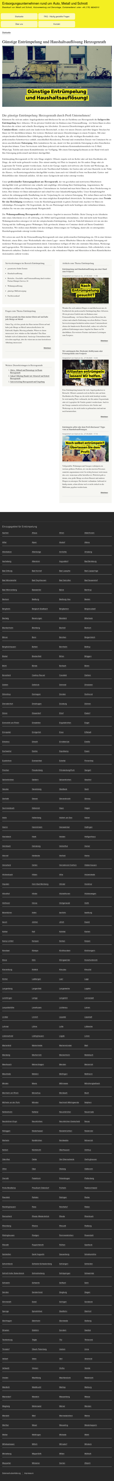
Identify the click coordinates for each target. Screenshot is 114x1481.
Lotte (61, 1026)
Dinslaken (88, 684)
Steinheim (36, 1320)
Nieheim (5, 1140)
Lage (86, 979)
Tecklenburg (7, 1339)
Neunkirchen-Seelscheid (69, 1121)
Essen (87, 751)
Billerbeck (88, 618)
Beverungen (37, 618)
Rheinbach (89, 1216)
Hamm (5, 827)
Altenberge (36, 551)
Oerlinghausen (90, 1159)
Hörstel (62, 884)
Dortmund (88, 694)
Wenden (87, 1406)
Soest (34, 1301)
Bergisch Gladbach (40, 608)
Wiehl (86, 1434)
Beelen (87, 599)
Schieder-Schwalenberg (42, 1263)
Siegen (87, 1292)
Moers (34, 1083)
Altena (87, 542)
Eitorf (61, 713)
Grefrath (5, 798)
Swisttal (87, 1330)
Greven (35, 798)
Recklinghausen (9, 1206)
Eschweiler (6, 751)
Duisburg (63, 703)
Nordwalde (63, 1140)
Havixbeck (6, 836)
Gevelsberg (37, 789)
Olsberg (62, 1168)
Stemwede (63, 1320)
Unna (86, 1349)
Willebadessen (8, 1444)
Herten (35, 865)
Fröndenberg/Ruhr (67, 770)
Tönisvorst (88, 1339)
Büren (87, 665)
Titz (60, 1339)
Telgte (34, 1339)
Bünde (34, 665)
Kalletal (62, 931)
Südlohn (35, 1330)
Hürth (86, 903)
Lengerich (63, 998)
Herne (87, 855)
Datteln (5, 684)
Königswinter (64, 960)
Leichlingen (7, 998)
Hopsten (5, 884)
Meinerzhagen (38, 1064)
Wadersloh (89, 1377)
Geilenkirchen (8, 779)
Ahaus (34, 532)
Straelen (5, 1330)
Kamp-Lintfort (8, 941)
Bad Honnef (37, 570)
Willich (34, 1444)
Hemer (87, 846)
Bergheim (6, 608)
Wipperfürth (37, 1453)
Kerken (62, 941)
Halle (4, 817)
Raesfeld (6, 1197)
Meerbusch (7, 1064)
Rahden (35, 1197)
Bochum (87, 627)
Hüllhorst (6, 903)
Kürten (5, 979)
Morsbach (63, 1093)
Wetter (5, 1434)
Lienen (87, 1007)
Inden (34, 912)
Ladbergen (36, 979)
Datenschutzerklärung (11, 1473)
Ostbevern (88, 1168)
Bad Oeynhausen (39, 580)
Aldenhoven (89, 532)
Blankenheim (7, 627)
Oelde (34, 1159)
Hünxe (34, 903)
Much (86, 1093)
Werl (34, 1415)
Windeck (88, 1444)
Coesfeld (63, 675)
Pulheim (62, 1187)
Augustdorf (63, 561)
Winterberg (6, 1453)
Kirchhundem (64, 950)
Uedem (62, 1349)
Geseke (5, 789)
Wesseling (63, 1425)
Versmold (88, 1358)
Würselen (36, 1463)
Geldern (35, 779)
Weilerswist (36, 1406)
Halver (87, 817)
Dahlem (87, 675)
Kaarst (87, 922)
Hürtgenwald (64, 903)
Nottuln (5, 1149)
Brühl (4, 665)
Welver (62, 1406)
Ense (61, 732)
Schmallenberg (38, 1273)
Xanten (62, 1463)
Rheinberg (6, 1225)
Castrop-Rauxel (38, 675)
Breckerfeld (36, 656)
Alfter (4, 542)
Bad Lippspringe (91, 570)
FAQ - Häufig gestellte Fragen (56, 16)
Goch (86, 789)
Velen (34, 1358)
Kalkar (5, 931)
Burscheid (6, 675)
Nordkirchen (37, 1140)
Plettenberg (89, 1178)
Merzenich (88, 1064)
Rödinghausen (8, 1235)
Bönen (5, 637)
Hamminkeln (37, 827)
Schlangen (63, 1263)
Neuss (87, 1121)
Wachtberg (36, 1377)
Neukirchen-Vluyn (9, 1121)
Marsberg (6, 1055)
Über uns (19, 24)
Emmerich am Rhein (10, 722)
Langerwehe (64, 988)
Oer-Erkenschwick (66, 1159)
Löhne (34, 1026)
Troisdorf (6, 1349)
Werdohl (5, 1415)
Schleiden (88, 1263)
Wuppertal (6, 1463)
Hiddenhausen (90, 865)
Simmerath (6, 1301)
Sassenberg (64, 1254)
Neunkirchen (37, 1121)
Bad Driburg (7, 570)
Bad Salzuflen (65, 580)
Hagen (87, 808)
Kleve (4, 960)
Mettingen (63, 1074)
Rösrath (5, 1244)
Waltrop (62, 1387)
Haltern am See (65, 817)
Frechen (5, 770)
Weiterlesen (47, 348)
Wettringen (36, 1434)
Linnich (35, 1017)
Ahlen (61, 532)
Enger (87, 722)
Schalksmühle (90, 1254)
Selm (86, 1282)
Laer (61, 979)
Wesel (34, 1425)
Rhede (62, 1216)
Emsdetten (36, 722)
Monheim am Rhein (10, 1093)
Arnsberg (88, 551)
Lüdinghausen (38, 1036)
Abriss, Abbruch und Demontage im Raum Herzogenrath (26, 371)
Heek (34, 836)
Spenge (5, 1311)
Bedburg (35, 599)
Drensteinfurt (7, 703)
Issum (4, 922)
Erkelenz (6, 741)
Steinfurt (87, 1311)
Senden (5, 1292)
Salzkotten (6, 1254)
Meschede (6, 1074)
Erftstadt (87, 732)
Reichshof (63, 1206)
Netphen (88, 1102)
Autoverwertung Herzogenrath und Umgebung (27, 381)
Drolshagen (37, 703)
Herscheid (6, 865)
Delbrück (35, 684)
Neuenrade (89, 1111)
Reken (87, 1206)
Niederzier (88, 1130)
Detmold (62, 684)
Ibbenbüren (7, 912)
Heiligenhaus (90, 836)
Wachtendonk (65, 1377)
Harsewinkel (64, 827)
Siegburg (63, 1292)
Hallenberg (36, 817)
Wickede (62, 1434)
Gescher (87, 779)
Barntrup (88, 589)
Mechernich (37, 1055)
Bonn (34, 637)
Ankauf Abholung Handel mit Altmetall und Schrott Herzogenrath (29, 377)
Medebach (88, 1055)
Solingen (63, 1301)
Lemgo (35, 998)
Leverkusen (37, 1007)
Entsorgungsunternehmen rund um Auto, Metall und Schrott (45, 3)
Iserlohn (62, 912)
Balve (61, 589)
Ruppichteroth (38, 1244)
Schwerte (36, 1282)
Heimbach (6, 846)
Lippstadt (88, 1017)
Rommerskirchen (66, 1235)
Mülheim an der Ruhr (11, 1102)
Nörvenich (88, 1140)
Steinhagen (7, 1320)
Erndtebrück (64, 741)
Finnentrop (89, 760)
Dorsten (62, 694)
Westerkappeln (90, 1425)
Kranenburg (7, 969)
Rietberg (88, 1225)
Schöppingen (64, 1273)
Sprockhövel (37, 1311)
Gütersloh (36, 808)
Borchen (62, 637)
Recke (87, 1197)
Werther (5, 1425)
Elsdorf (87, 713)
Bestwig (5, 618)
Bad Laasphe (64, 570)
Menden (62, 1064)
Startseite (19, 16)
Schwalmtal (89, 1273)
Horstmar (88, 884)
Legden (87, 988)
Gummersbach (8, 808)
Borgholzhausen (9, 646)
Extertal (62, 760)
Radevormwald (90, 1187)
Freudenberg (37, 770)
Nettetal (35, 1111)
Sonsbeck (88, 1301)
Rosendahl (89, 1235)
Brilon (61, 656)
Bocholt (62, 627)
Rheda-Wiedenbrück (40, 1216)
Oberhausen (64, 1149)
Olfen (4, 1168)
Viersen (35, 1368)
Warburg (88, 1387)
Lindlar (5, 1017)
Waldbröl (6, 1387)
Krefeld (35, 969)
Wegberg (6, 1406)
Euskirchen (7, 760)
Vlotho (62, 1368)
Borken (35, 646)
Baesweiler (36, 589)
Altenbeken (7, 551)
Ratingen (63, 1197)
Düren (4, 713)
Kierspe (35, 950)
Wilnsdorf (63, 1444)
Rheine (35, 1225)
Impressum (29, 1473)
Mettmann (88, 1074)
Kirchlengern (89, 950)
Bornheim (63, 646)
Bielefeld (63, 618)
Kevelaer (6, 950)
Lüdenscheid (7, 1036)
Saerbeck (88, 1244)
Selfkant (62, 1282)
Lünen (87, 1036)
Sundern (62, 1330)
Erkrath (35, 741)
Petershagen (64, 1178)
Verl (60, 1358)
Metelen (35, 1074)
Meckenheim (64, 1055)
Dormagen (36, 694)
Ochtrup (87, 1149)
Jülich (61, 922)
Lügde (62, 1036)
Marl (86, 1045)
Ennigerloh (36, 732)
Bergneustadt (90, 608)
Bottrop (87, 646)
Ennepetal (6, 732)
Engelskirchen (65, 722)
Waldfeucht (36, 1387)
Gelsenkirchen (65, 779)
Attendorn (36, 561)
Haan (61, 808)
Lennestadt (89, 998)
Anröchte (63, 551)
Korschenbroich (91, 960)
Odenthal (6, 1159)
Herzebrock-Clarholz (68, 865)
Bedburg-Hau (65, 599)
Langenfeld (36, 988)
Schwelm (6, 1282)
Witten (61, 1453)
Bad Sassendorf (91, 580)
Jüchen (35, 922)
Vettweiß (5, 1368)
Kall (33, 931)
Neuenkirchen (65, 1111)
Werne (87, 1415)
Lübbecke (88, 1026)
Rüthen (62, 1244)
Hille (61, 874)
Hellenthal (63, 846)
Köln (34, 960)
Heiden (62, 836)
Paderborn (36, 1178)
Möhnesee (63, 1083)
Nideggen (6, 1130)
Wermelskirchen (66, 1415)
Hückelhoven (64, 893)
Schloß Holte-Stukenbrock (13, 1273)
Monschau (36, 1093)
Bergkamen (64, 608)
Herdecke (36, 855)
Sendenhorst (37, 1292)
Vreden (5, 1377)
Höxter (34, 893)
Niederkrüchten (65, 1130)
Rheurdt (62, 1225)
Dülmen (87, 703)
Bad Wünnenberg (9, 589)
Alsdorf (62, 542)
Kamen (87, 931)
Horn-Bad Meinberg (40, 884)
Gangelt (87, 770)
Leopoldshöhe (8, 1007)
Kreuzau (62, 969)
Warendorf (6, 1396)
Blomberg (36, 627)
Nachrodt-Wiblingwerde (69, 1102)
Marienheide (37, 1045)
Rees (34, 1206)
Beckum (5, 599)
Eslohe (35, 751)
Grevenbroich (65, 798)
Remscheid (7, 1216)
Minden (5, 1083)
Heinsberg (36, 846)
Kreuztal (87, 969)
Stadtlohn (63, 1311)
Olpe (34, 1168)
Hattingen (88, 827)
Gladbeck (63, 789)
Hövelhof (6, 893)
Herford (62, 855)
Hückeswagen (90, 893)
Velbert (5, 1358)
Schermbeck (7, 1263)
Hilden (34, 874)
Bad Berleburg (90, 561)
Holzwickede (89, 874)
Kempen (35, 941)
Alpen (34, 542)
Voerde (87, 1368)
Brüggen (88, 656)
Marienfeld (6, 1045)
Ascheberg (6, 561)
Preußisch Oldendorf (40, 1187)
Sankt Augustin (38, 1254)
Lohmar (5, 1026)
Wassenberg (64, 1396)
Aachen (5, 532)
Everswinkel (37, 760)
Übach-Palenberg (39, 1349)
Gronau (87, 798)
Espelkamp (64, 751)
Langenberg (7, 988)
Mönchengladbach (92, 1083)
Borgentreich (89, 637)
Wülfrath (87, 1453)
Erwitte (87, 741)
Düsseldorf (36, 713)
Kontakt (56, 24)
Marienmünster (65, 1045)
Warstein (35, 1396)
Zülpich (87, 1463)
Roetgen (35, 1235)
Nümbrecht (36, 1149)
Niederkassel (37, 1130)
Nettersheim (7, 1111)
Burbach (62, 665)
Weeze (87, 1396)
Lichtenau (63, 1007)
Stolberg (88, 1320)
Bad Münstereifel (9, 580)
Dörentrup (6, 694)
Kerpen (87, 941)
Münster (35, 1102)
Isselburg (88, 912)
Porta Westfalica (9, 1187)
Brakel (5, 656)
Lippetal (62, 1017)
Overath (5, 1178)
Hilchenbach (7, 874)
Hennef (5, 855)
